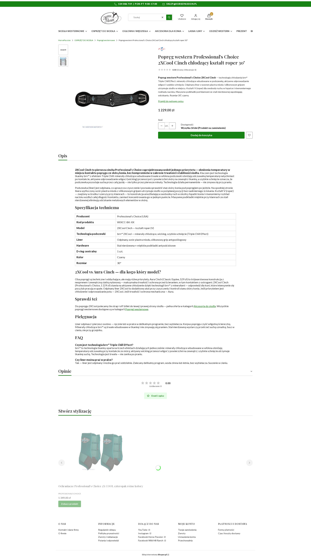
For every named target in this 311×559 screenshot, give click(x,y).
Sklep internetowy (154, 554)
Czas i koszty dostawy (229, 533)
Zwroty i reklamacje (108, 536)
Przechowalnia (185, 540)
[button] (169, 17)
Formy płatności (226, 529)
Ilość (160, 119)
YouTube (143, 529)
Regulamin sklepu (107, 529)
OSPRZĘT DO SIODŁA (84, 40)
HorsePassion (64, 40)
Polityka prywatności (108, 533)
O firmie (62, 533)
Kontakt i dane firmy (68, 529)
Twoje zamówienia (187, 529)
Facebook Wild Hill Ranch (151, 540)
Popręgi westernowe (106, 40)
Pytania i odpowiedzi (108, 540)
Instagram (143, 533)
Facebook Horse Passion (150, 536)
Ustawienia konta (187, 536)
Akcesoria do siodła (205, 306)
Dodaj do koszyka (201, 135)
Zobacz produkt (69, 503)
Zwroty (181, 533)
